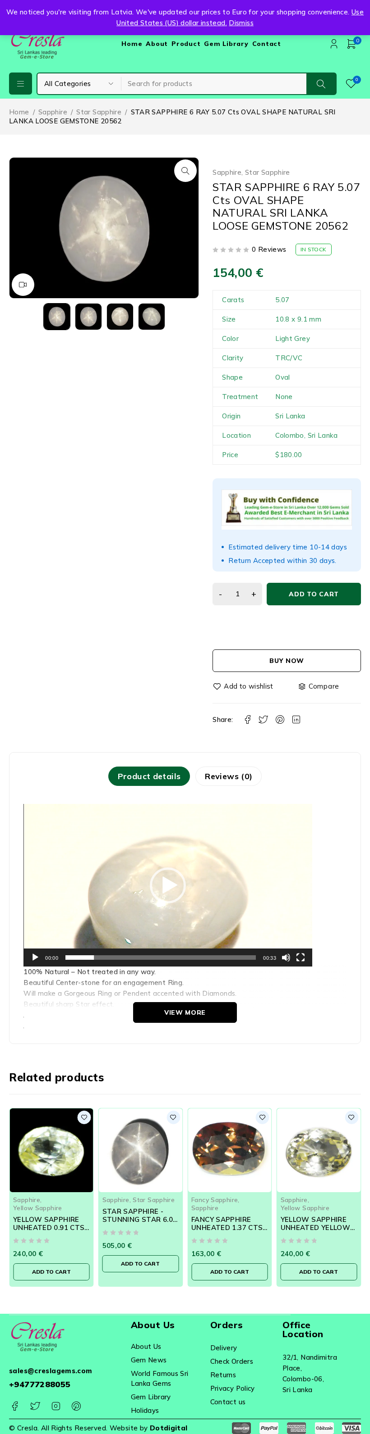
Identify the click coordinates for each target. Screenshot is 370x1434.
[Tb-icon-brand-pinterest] (76, 1406)
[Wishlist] (244, 686)
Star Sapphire (98, 112)
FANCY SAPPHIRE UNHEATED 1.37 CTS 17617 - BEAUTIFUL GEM (227, 1231)
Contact (266, 44)
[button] (185, 170)
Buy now (286, 661)
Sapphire (52, 112)
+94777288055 (40, 1384)
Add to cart (314, 594)
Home (131, 44)
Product (185, 44)
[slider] (160, 957)
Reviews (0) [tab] (228, 776)
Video (23, 284)
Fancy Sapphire (214, 1199)
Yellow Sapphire (37, 1208)
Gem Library (226, 44)
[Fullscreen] (300, 957)
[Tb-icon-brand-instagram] (55, 1406)
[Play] (35, 957)
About (157, 44)
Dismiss (241, 22)
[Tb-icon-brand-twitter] (35, 1406)
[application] (167, 885)
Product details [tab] (149, 776)
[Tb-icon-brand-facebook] (14, 1406)
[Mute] (286, 957)
